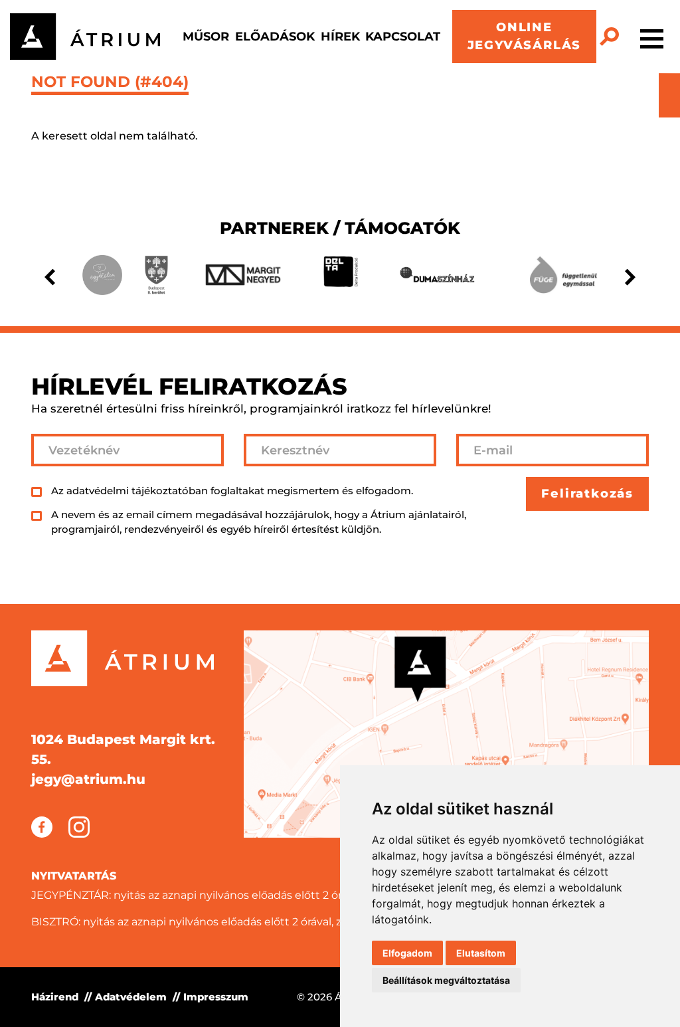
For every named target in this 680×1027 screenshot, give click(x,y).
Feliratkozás (587, 493)
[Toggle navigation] (652, 36)
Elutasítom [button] (480, 953)
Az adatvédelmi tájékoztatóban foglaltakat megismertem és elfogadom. (232, 490)
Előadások (275, 36)
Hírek (340, 36)
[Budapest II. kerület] (156, 275)
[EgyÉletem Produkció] (102, 275)
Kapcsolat (402, 36)
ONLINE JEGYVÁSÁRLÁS (525, 36)
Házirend (54, 996)
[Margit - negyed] (243, 275)
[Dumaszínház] (437, 275)
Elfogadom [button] (407, 953)
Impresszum (215, 996)
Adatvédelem (131, 996)
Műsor (206, 36)
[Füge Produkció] (563, 275)
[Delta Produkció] (340, 275)
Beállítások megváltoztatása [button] (446, 980)
